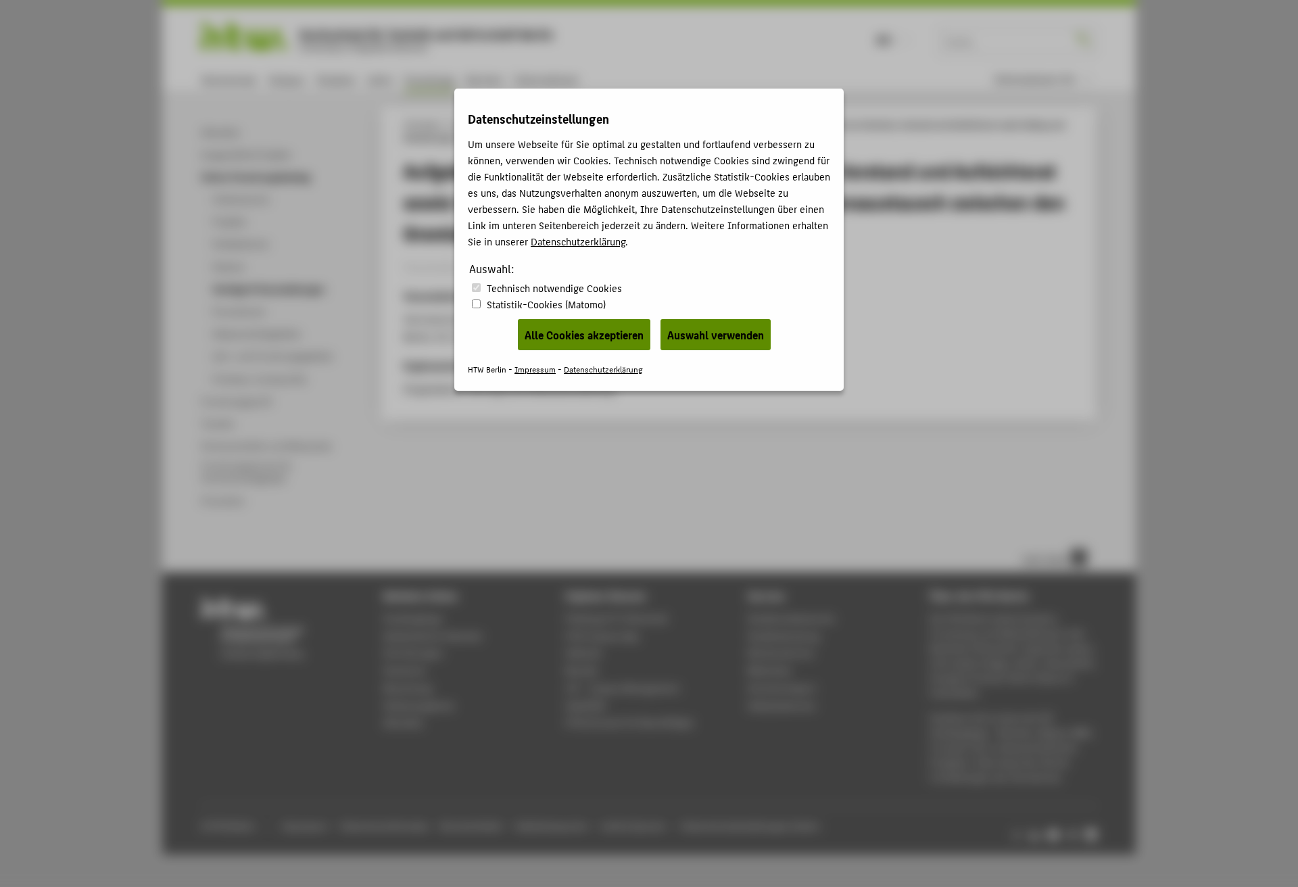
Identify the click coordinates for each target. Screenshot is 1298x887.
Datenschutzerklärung (578, 241)
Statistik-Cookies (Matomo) (546, 304)
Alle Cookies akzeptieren (584, 334)
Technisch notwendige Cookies (554, 287)
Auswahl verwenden (715, 334)
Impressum (535, 368)
